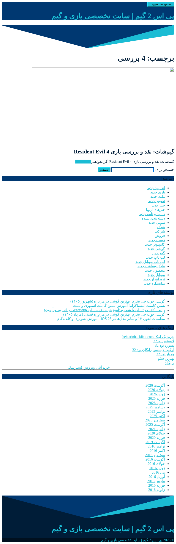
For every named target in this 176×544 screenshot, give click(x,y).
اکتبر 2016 (157, 451)
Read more (83, 161)
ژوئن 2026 (157, 394)
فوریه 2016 (156, 485)
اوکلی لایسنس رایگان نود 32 (153, 350)
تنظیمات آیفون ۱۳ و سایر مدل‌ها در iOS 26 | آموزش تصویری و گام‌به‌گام (111, 319)
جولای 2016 (156, 464)
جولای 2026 (156, 390)
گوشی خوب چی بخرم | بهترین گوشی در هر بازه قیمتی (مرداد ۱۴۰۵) (114, 314)
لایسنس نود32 (163, 341)
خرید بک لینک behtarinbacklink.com (148, 337)
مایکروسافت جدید (151, 266)
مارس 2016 (156, 481)
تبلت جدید (157, 196)
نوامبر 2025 (156, 411)
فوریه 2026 (156, 398)
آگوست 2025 (155, 424)
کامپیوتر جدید (155, 244)
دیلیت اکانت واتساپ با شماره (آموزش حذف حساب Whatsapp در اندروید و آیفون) (104, 310)
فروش (160, 236)
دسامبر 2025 (155, 407)
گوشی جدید (156, 249)
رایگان (169, 363)
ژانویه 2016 (156, 490)
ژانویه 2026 (156, 403)
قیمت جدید (156, 240)
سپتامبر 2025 (155, 420)
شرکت (159, 231)
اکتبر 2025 (157, 416)
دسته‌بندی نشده (153, 218)
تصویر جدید (156, 201)
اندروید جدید (156, 188)
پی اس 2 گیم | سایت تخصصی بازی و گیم (113, 16)
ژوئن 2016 (157, 468)
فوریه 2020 (156, 437)
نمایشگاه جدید (154, 283)
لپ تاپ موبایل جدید (150, 262)
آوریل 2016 (156, 477)
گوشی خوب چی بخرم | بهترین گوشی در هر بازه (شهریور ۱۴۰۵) (117, 301)
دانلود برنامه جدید (152, 214)
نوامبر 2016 (156, 446)
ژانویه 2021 (156, 429)
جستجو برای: (164, 170)
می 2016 (158, 472)
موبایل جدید (156, 275)
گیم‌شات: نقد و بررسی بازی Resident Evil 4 (124, 152)
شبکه (161, 227)
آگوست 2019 (155, 442)
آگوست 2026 (155, 385)
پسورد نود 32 (164, 345)
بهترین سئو (166, 358)
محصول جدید (155, 270)
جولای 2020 (156, 433)
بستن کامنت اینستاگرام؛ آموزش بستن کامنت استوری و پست (119, 306)
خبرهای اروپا (155, 210)
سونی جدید (156, 223)
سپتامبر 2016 (155, 455)
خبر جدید (158, 205)
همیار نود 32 (165, 354)
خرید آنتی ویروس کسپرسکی (88, 367)
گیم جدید (158, 253)
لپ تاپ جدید (155, 257)
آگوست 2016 (155, 459)
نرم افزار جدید (154, 279)
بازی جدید (157, 192)
